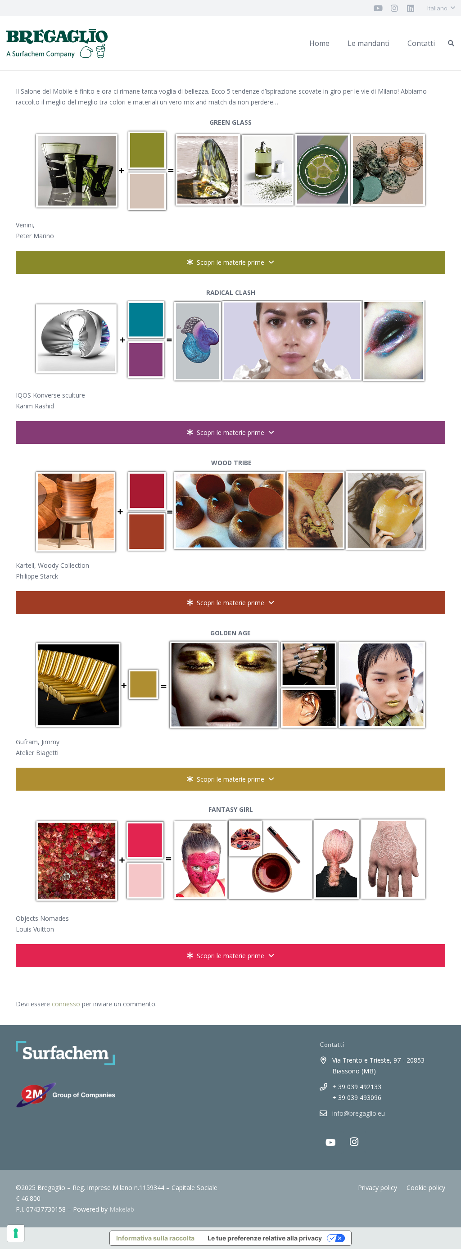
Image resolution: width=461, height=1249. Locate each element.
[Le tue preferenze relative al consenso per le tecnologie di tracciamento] (15, 1233)
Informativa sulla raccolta (155, 1238)
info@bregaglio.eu (358, 1113)
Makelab (121, 1209)
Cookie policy (426, 1187)
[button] (441, 8)
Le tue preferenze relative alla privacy (265, 1238)
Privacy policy (377, 1187)
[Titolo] (378, 8)
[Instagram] (354, 1142)
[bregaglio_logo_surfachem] (57, 43)
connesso (66, 1004)
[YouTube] (331, 1142)
